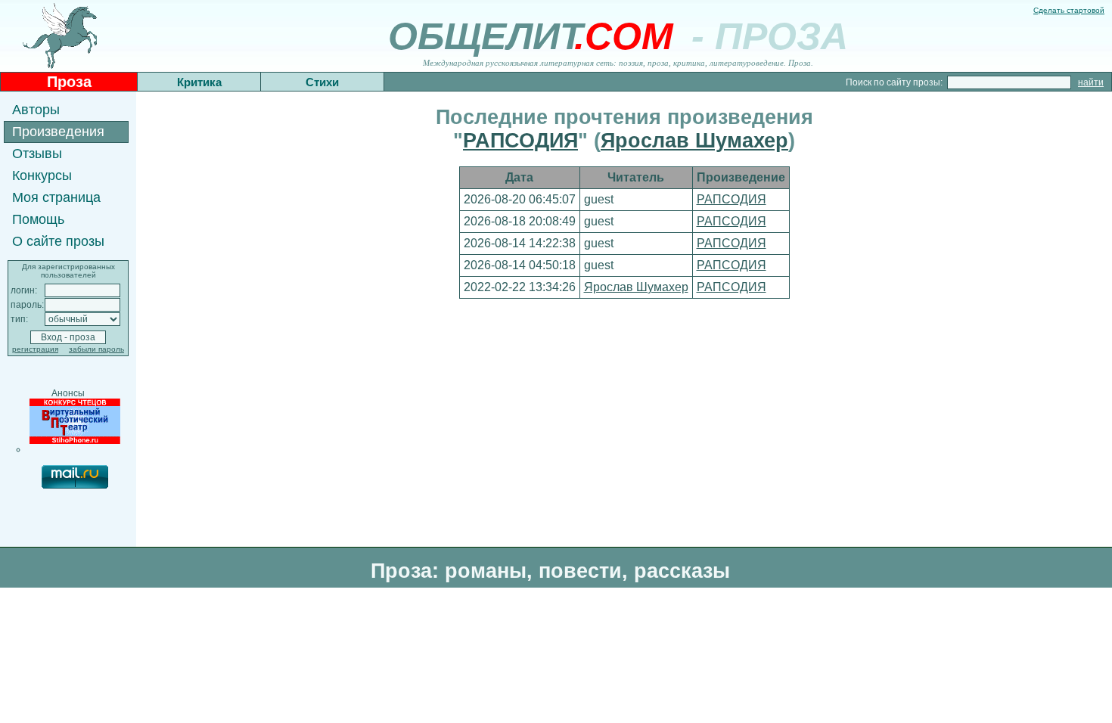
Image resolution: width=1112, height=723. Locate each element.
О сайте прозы (58, 241)
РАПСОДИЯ (520, 140)
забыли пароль (96, 349)
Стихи (322, 82)
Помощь (38, 219)
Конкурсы (42, 175)
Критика (199, 82)
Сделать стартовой (1068, 10)
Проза (69, 81)
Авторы (36, 109)
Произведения (58, 131)
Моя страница (56, 197)
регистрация (35, 349)
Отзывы (37, 153)
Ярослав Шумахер (694, 140)
